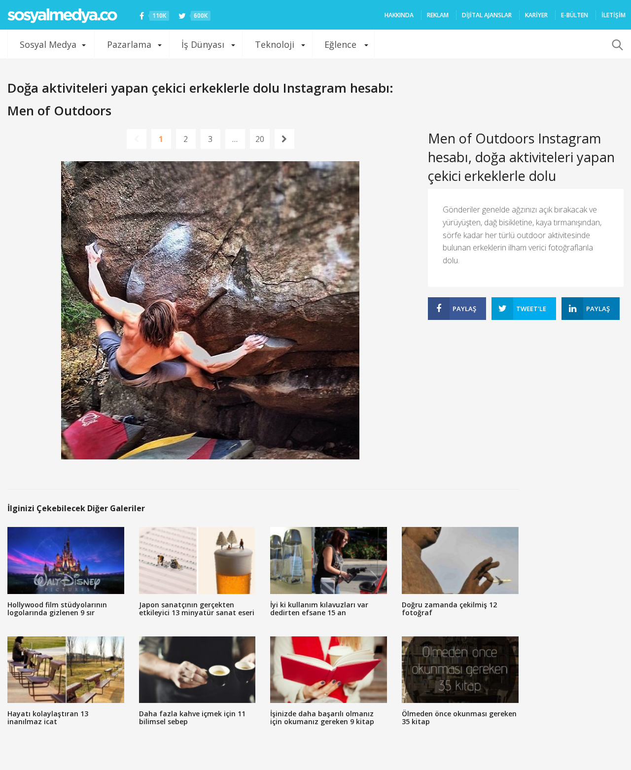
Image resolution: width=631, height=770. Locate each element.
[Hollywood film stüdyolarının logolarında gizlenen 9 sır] (65, 560)
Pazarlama (129, 44)
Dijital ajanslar (487, 15)
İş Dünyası (202, 44)
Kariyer (536, 15)
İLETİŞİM (613, 15)
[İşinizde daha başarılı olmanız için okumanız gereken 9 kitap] (328, 669)
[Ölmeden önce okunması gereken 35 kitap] (460, 669)
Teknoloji (274, 44)
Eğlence (340, 44)
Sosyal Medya (48, 44)
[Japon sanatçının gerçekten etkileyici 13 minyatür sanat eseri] (197, 560)
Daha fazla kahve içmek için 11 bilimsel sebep (192, 717)
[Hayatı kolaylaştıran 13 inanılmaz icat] (65, 669)
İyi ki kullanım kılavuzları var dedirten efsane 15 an (319, 608)
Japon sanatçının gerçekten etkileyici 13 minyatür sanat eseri (196, 608)
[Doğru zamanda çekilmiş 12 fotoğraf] (460, 560)
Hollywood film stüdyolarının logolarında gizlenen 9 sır (57, 608)
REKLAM (438, 15)
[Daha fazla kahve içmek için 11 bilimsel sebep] (197, 669)
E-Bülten (574, 15)
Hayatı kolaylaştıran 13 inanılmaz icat (47, 717)
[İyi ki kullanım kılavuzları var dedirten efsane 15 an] (328, 560)
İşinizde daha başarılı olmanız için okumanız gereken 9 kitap (322, 717)
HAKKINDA (399, 15)
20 (259, 139)
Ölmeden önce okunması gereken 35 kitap (459, 717)
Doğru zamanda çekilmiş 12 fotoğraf (449, 608)
